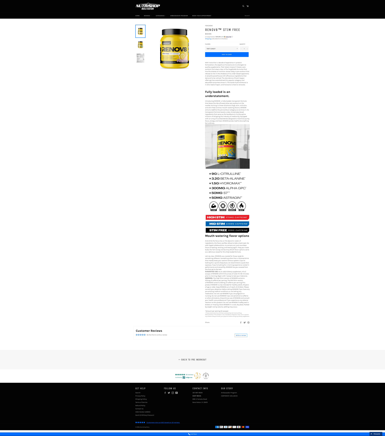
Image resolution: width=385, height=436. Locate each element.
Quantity (242, 44)
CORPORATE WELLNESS (229, 396)
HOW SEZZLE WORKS (142, 412)
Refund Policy (140, 405)
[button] (227, 37)
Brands (147, 16)
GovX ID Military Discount (144, 415)
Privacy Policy (140, 396)
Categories (160, 16)
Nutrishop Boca (145, 427)
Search (137, 393)
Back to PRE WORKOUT (193, 359)
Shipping (208, 39)
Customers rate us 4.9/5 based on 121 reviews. (163, 422)
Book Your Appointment (201, 16)
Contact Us (139, 409)
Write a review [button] (241, 335)
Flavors (207, 44)
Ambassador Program (179, 16)
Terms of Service (141, 402)
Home (137, 16)
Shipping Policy (141, 399)
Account (247, 15)
